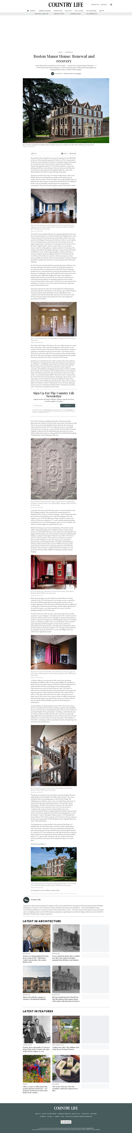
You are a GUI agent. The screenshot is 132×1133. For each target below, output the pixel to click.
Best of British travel (91, 13)
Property (33, 11)
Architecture (58, 11)
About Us (38, 1113)
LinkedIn (57, 1116)
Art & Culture (79, 11)
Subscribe (104, 4)
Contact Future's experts (49, 1113)
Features (79, 73)
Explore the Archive (59, 13)
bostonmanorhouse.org (40, 844)
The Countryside (91, 11)
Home (60, 52)
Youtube (49, 1116)
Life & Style (68, 11)
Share (34, 153)
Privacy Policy (76, 1113)
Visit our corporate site (87, 1128)
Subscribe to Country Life (41, 13)
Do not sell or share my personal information (78, 1116)
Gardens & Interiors (45, 11)
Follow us (65, 153)
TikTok (62, 1116)
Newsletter (73, 153)
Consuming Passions (75, 13)
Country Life (59, 73)
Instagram (94, 1113)
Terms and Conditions (64, 1113)
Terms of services (47, 409)
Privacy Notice (69, 409)
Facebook (43, 1116)
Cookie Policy (85, 1113)
